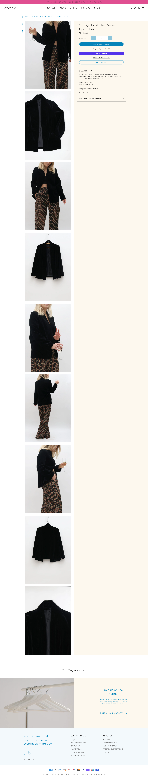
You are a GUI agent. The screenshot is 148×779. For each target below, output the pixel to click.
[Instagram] (24, 759)
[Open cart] (143, 8)
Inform (97, 8)
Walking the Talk (110, 746)
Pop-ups (85, 8)
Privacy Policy (76, 749)
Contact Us (75, 746)
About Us (106, 740)
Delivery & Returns (90, 98)
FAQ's (73, 740)
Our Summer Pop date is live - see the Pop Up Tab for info (74, 2)
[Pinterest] (29, 759)
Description (85, 71)
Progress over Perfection (113, 749)
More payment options (101, 57)
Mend (63, 8)
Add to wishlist (101, 62)
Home (27, 16)
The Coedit (84, 33)
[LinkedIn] (33, 759)
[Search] (139, 8)
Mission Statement (110, 743)
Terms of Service (77, 752)
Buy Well (52, 8)
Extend (74, 8)
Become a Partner (78, 755)
